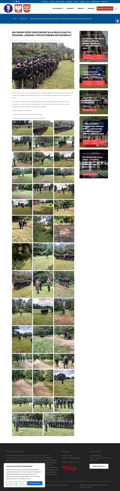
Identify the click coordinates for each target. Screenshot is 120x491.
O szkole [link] (51, 1)
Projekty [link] (82, 1)
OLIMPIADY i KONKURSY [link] (95, 142)
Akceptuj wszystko (35, 483)
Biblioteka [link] (69, 1)
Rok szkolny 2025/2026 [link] (88, 83)
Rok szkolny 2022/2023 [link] (54, 40)
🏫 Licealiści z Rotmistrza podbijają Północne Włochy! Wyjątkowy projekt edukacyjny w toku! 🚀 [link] (93, 43)
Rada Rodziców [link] (60, 1)
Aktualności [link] (33, 40)
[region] (24, 475)
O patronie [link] (45, 1)
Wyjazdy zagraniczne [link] (99, 57)
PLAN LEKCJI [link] (104, 1)
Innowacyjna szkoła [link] (87, 142)
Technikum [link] (101, 142)
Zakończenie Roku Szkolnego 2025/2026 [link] (91, 73)
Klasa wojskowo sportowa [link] (43, 40)
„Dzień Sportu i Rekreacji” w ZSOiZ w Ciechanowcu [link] (91, 100)
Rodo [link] (87, 1)
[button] (13, 2)
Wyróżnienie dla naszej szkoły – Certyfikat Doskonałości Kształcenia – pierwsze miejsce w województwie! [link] (93, 162)
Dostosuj (11, 483)
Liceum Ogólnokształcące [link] (88, 57)
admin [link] (21, 40)
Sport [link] (95, 110)
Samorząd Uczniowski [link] (99, 83)
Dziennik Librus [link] (95, 1)
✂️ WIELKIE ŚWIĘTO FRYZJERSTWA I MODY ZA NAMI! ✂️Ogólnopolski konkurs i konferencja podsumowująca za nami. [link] (93, 129)
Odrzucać (21, 483)
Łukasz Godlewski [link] (95, 35)
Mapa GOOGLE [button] (99, 466)
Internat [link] (76, 1)
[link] (117, 21)
